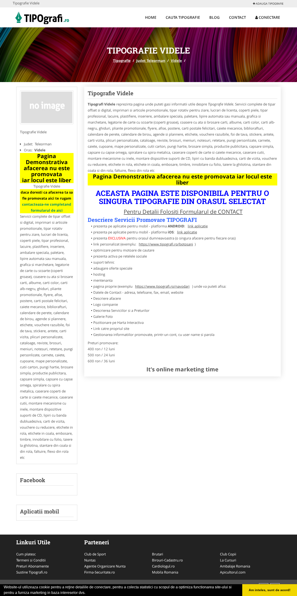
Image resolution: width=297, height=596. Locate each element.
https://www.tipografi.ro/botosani (166, 244)
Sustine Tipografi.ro (31, 572)
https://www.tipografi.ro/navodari (162, 286)
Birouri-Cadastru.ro (167, 560)
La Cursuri (228, 560)
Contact (237, 17)
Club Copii (228, 554)
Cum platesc (26, 554)
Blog (214, 17)
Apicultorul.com (232, 572)
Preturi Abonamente (32, 566)
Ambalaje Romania (235, 566)
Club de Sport (95, 554)
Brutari (157, 554)
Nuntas (90, 560)
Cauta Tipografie (183, 17)
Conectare (269, 17)
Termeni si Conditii (31, 560)
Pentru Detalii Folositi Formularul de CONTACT (183, 211)
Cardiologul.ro (163, 566)
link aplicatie (198, 226)
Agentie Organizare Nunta (105, 566)
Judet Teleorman (150, 60)
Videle (176, 60)
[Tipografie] (42, 16)
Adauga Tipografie (269, 4)
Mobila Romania (165, 572)
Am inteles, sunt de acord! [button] (270, 590)
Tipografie (122, 60)
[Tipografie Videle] (47, 107)
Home (150, 17)
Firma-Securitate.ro (99, 572)
